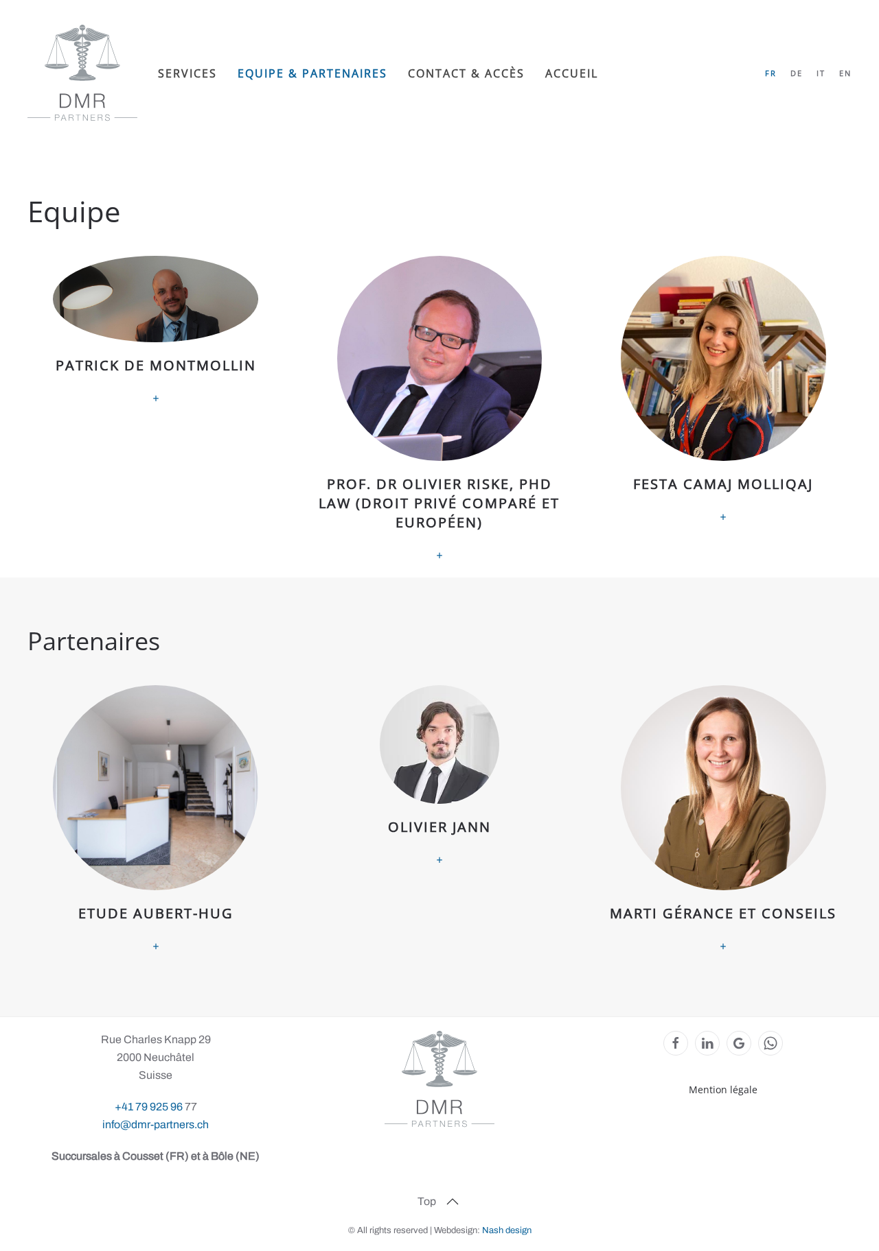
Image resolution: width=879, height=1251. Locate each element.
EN (845, 73)
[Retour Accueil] (82, 73)
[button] (452, 1201)
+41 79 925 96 (150, 1106)
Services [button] (187, 73)
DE (796, 73)
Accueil (571, 73)
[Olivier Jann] (439, 820)
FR (771, 73)
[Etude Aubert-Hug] (155, 820)
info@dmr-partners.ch (155, 1124)
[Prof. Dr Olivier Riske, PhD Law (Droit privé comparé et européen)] (439, 410)
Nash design (507, 1230)
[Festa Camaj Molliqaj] (723, 410)
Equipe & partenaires (312, 73)
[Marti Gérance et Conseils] (723, 820)
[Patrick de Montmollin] (155, 410)
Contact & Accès (466, 73)
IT (821, 73)
